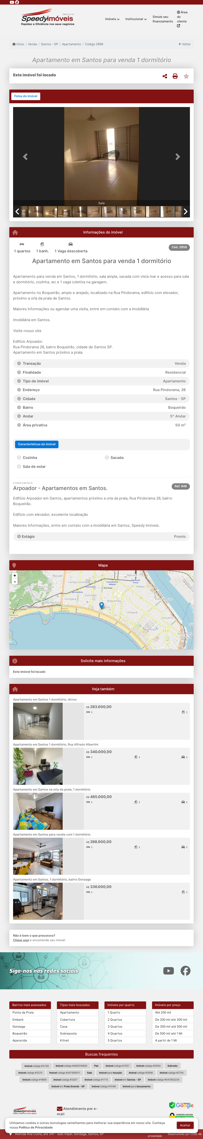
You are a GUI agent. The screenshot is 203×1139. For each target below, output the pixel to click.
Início (20, 44)
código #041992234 (163, 1079)
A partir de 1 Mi (166, 1040)
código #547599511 (64, 1072)
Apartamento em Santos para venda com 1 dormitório (51, 834)
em (128, 1079)
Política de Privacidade (36, 1127)
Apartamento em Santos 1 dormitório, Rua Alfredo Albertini (55, 744)
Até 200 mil (163, 1012)
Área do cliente (182, 16)
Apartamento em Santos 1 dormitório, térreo (45, 699)
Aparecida (19, 1040)
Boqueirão (19, 1033)
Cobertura (67, 1019)
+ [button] (14, 575)
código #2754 (172, 1072)
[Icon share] (11, 2)
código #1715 (96, 1079)
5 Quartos (115, 1040)
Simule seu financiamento (163, 19)
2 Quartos (115, 1019)
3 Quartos (115, 1026)
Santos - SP (49, 44)
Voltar (186, 44)
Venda (32, 44)
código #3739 (37, 1065)
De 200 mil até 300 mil (171, 1019)
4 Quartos (115, 1033)
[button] (26, 157)
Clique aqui (21, 940)
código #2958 (141, 1072)
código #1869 (35, 1079)
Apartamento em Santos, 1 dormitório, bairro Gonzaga (52, 879)
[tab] (25, 96)
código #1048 (104, 1086)
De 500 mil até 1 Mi (168, 1033)
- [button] (14, 581)
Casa (63, 1026)
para (110, 1072)
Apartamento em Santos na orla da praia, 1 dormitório (51, 789)
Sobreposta (68, 1033)
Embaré (17, 1019)
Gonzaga (18, 1026)
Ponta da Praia (23, 1012)
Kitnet (64, 1040)
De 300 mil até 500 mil (171, 1026)
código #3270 (30, 1072)
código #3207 (66, 1079)
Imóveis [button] (110, 19)
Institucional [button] (134, 19)
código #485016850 (71, 1065)
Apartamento (71, 44)
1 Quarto (114, 1012)
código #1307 (117, 1065)
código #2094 (148, 1065)
